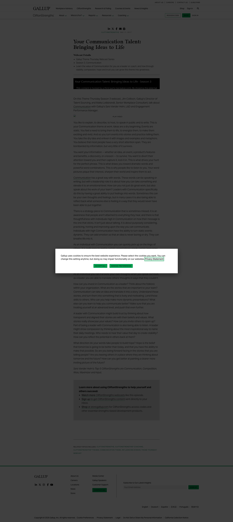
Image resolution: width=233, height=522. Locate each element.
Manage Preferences (121, 266)
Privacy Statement (154, 259)
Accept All (100, 266)
